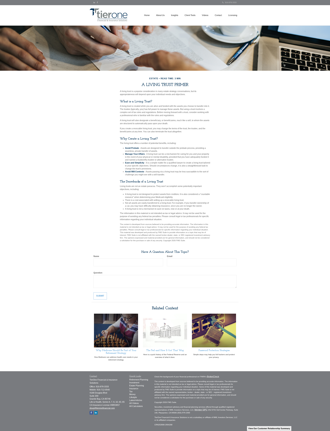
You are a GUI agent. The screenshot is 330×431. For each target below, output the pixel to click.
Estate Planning (136, 385)
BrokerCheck (213, 376)
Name (96, 256)
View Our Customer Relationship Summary (269, 428)
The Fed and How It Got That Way (165, 350)
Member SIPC (201, 410)
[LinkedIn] (94, 2)
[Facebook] (97, 2)
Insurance (133, 388)
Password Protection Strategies (214, 350)
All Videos (134, 403)
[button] (160, 15)
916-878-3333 (231, 2)
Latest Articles (135, 400)
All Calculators (136, 406)
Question (97, 273)
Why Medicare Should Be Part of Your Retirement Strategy (116, 351)
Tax (131, 391)
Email (169, 256)
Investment (134, 383)
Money (132, 394)
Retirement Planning (138, 380)
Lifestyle (133, 397)
